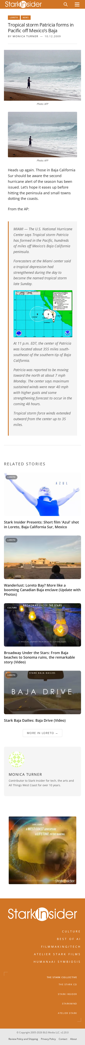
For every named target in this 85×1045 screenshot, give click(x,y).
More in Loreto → (42, 733)
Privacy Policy (48, 1039)
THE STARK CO (68, 984)
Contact (63, 1039)
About (73, 1039)
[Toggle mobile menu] (77, 4)
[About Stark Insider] (42, 850)
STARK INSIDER (67, 994)
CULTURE (71, 931)
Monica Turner (25, 36)
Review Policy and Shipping (23, 1039)
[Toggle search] (65, 4)
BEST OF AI (69, 939)
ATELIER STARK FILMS (57, 954)
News (26, 17)
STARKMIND (69, 1003)
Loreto (14, 17)
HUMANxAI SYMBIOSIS (57, 961)
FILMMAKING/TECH (61, 946)
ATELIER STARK (67, 1013)
